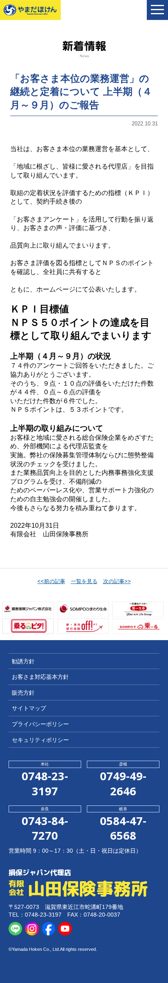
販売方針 (23, 692)
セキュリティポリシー (40, 740)
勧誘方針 (23, 661)
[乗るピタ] (28, 626)
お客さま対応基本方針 (40, 677)
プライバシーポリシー (40, 724)
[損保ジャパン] (28, 609)
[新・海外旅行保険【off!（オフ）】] (83, 626)
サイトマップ (29, 708)
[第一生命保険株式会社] (138, 609)
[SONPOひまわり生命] (83, 609)
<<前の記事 (51, 581)
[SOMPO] (138, 626)
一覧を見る (84, 581)
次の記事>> (117, 581)
